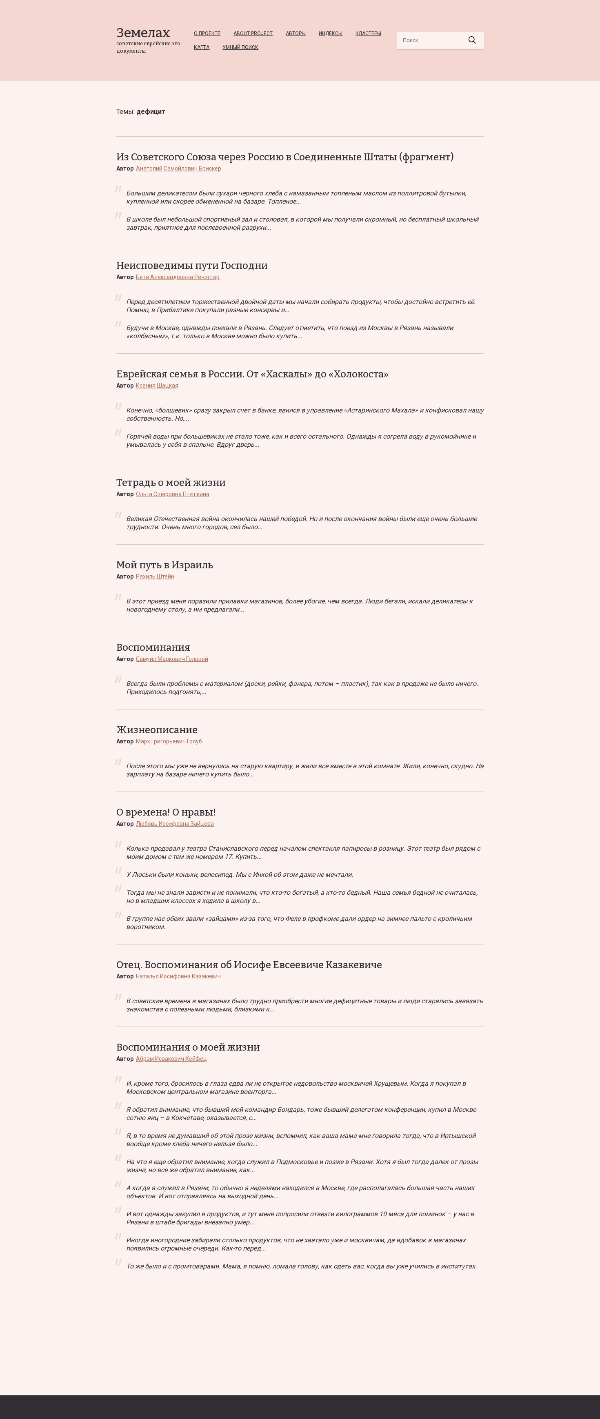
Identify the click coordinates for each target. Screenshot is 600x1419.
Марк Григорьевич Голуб (169, 741)
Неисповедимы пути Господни (192, 265)
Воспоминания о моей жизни (188, 1047)
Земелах (143, 32)
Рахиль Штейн (155, 576)
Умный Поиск (240, 47)
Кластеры (368, 33)
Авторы (296, 33)
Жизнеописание (157, 730)
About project (253, 33)
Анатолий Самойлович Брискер (178, 168)
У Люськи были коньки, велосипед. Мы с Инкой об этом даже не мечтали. (239, 874)
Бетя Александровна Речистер (178, 277)
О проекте (207, 33)
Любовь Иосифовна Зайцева (175, 823)
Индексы (330, 33)
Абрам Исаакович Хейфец (171, 1058)
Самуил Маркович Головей (172, 659)
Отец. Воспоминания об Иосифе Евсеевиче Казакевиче (249, 965)
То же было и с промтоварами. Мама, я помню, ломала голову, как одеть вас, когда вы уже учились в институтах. (301, 1266)
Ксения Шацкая (157, 385)
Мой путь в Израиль (164, 565)
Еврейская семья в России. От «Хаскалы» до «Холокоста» (252, 374)
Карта (201, 47)
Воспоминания (153, 647)
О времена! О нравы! (166, 812)
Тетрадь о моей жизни (171, 482)
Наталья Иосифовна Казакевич (178, 976)
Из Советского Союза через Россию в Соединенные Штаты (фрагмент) (285, 157)
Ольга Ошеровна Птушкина (172, 494)
